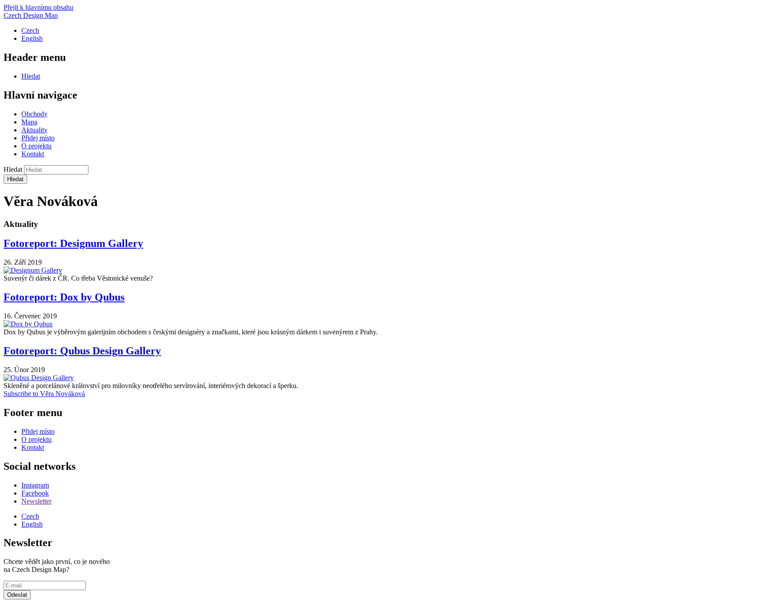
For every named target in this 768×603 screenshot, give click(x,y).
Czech (30, 30)
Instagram (35, 485)
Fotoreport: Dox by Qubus (64, 297)
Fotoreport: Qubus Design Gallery (82, 351)
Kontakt (32, 154)
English (32, 38)
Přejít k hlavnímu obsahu (38, 7)
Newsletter (36, 501)
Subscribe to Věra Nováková (44, 393)
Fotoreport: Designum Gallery (73, 243)
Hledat (30, 76)
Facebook (35, 493)
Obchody (34, 114)
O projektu (36, 146)
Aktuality (34, 130)
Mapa (29, 122)
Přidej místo (38, 138)
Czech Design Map (31, 15)
